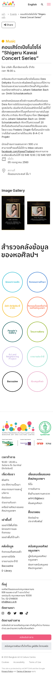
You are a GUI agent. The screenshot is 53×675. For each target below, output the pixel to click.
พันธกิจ (5, 479)
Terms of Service (24, 671)
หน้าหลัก (3, 16)
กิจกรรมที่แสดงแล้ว (11, 551)
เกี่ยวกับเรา (8, 474)
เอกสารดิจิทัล (8, 556)
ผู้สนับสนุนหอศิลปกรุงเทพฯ (37, 558)
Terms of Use (35, 662)
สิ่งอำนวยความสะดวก (39, 493)
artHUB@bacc (36, 498)
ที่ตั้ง (30, 484)
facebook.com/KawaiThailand (18, 151)
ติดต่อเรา (6, 497)
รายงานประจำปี (10, 561)
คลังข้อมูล (7, 546)
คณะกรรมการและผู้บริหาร (12, 491)
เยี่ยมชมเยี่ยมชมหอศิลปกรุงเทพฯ (39, 476)
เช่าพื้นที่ (6, 519)
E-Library (7, 570)
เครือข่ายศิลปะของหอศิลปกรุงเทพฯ (13, 509)
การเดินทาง (34, 488)
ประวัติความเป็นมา (11, 484)
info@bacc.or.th (9, 602)
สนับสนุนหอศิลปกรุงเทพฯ (38, 548)
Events (13, 14)
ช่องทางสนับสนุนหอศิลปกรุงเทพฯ (38, 566)
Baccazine (7, 565)
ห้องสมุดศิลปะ (35, 503)
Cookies (5, 662)
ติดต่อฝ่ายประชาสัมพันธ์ (35, 519)
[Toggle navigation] (49, 4)
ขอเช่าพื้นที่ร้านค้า (10, 537)
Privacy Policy (7, 671)
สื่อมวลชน (34, 512)
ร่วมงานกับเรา (9, 502)
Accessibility (19, 662)
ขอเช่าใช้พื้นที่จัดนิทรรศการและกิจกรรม (10, 529)
